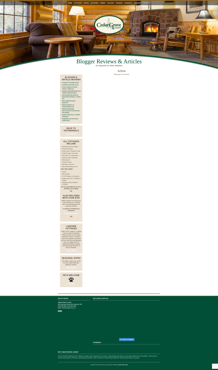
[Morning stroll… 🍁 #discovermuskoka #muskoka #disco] (143, 312)
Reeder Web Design (123, 364)
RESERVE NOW (71, 71)
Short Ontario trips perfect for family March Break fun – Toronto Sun (71, 96)
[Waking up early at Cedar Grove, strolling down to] (155, 320)
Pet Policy (71, 284)
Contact (146, 3)
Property (128, 3)
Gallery (110, 3)
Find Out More (71, 268)
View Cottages (71, 250)
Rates (86, 3)
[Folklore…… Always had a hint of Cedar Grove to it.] (132, 315)
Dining (102, 3)
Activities (94, 3)
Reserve (137, 3)
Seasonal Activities (71, 213)
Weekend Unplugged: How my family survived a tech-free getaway (71, 110)
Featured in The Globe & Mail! (70, 82)
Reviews (119, 3)
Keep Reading (71, 134)
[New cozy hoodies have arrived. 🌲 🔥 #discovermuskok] (121, 313)
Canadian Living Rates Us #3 (70, 84)
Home (70, 3)
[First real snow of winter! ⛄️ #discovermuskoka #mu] (109, 312)
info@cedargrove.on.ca (68, 308)
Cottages (78, 3)
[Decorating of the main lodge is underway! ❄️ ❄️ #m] (98, 311)
